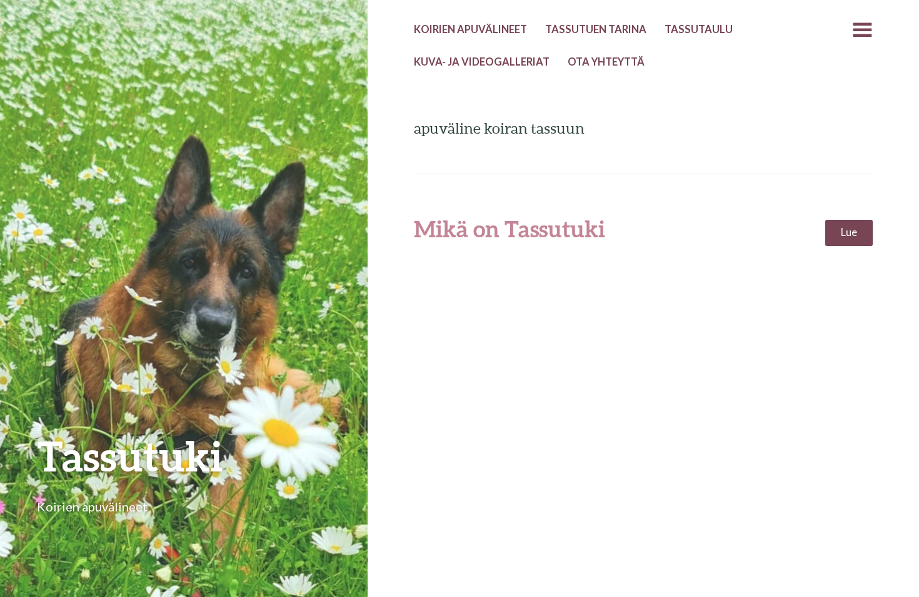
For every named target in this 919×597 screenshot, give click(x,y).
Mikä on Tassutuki (509, 228)
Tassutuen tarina (595, 29)
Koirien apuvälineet (470, 29)
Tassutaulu (699, 29)
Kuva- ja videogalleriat (482, 62)
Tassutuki (130, 455)
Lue (849, 232)
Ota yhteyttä (606, 62)
